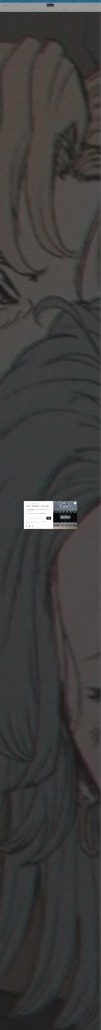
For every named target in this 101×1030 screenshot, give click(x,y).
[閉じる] (74, 503)
